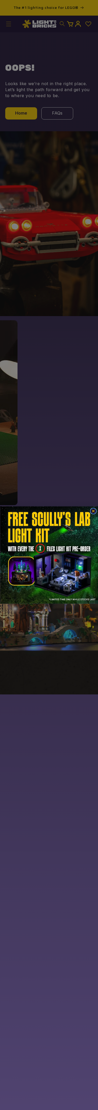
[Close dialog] (93, 511)
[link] (49, 555)
